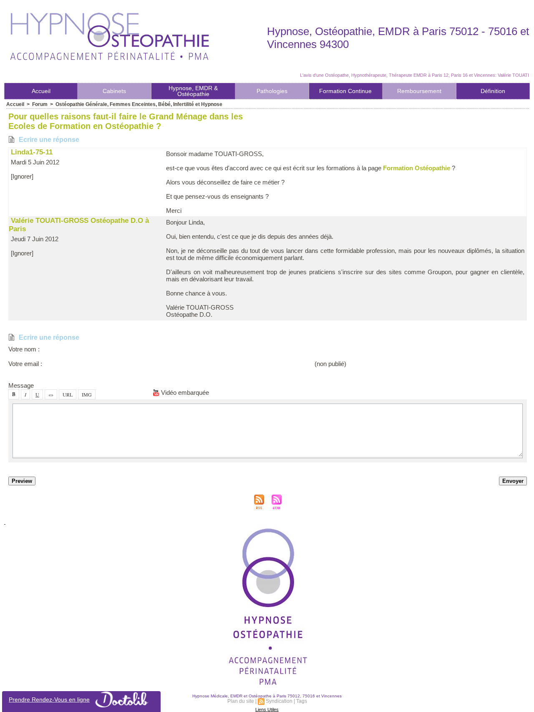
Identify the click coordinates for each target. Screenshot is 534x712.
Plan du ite (240, 701)
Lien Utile (267, 709)
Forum (40, 104)
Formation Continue (345, 91)
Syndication (279, 701)
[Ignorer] (22, 176)
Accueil (41, 91)
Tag (301, 701)
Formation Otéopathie (416, 168)
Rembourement (419, 91)
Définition (493, 91)
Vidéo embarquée (184, 392)
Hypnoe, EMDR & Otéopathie (193, 91)
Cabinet (114, 91)
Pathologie (272, 91)
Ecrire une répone (48, 139)
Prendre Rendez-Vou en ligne (49, 699)
